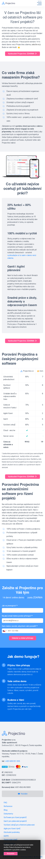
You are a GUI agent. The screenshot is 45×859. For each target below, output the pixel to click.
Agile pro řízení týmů (12, 828)
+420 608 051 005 (12, 761)
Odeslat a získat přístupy (22, 638)
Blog (5, 810)
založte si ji (36, 44)
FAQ (5, 802)
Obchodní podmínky (12, 832)
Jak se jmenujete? (10, 606)
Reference (8, 806)
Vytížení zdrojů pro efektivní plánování (19, 825)
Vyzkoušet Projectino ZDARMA (21, 54)
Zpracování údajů (10, 840)
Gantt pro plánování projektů (15, 821)
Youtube (23, 794)
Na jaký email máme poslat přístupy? (17, 616)
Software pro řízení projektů (15, 817)
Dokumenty (8, 814)
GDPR (6, 836)
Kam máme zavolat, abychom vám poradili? (20, 626)
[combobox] (4, 631)
